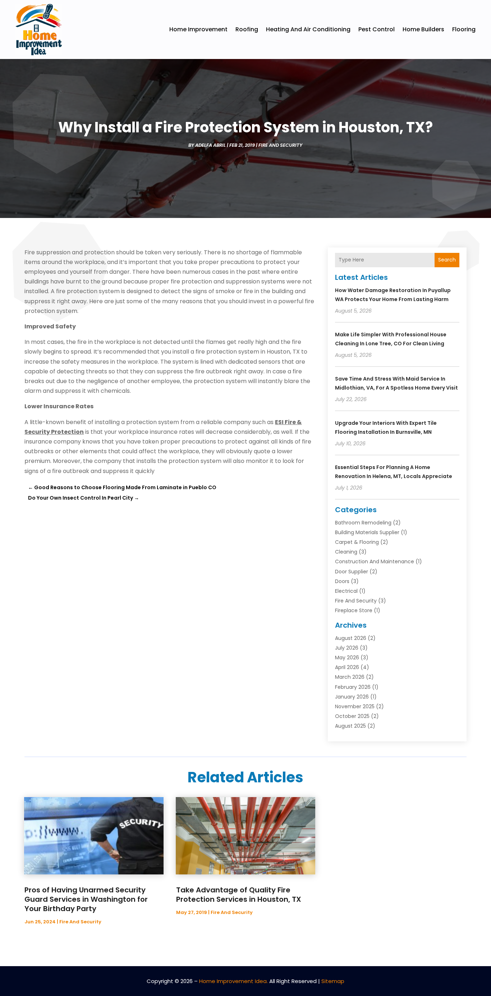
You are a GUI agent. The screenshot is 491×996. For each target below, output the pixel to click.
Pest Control (376, 29)
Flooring (464, 29)
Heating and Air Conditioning (308, 29)
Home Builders (423, 29)
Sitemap (332, 981)
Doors (342, 581)
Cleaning (346, 551)
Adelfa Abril (210, 145)
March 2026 (349, 677)
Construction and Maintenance (374, 561)
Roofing (246, 29)
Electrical (346, 591)
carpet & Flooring (357, 542)
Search (447, 259)
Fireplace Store (353, 610)
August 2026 (350, 638)
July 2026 (346, 647)
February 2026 (353, 687)
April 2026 (347, 667)
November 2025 (355, 706)
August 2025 (350, 725)
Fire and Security (280, 145)
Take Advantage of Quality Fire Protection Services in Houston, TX (238, 894)
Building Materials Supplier (367, 532)
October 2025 (352, 716)
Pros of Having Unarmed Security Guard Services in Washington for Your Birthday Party (86, 899)
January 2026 (352, 696)
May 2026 (347, 657)
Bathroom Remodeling (363, 522)
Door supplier (351, 571)
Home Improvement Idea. (233, 981)
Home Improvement (198, 29)
